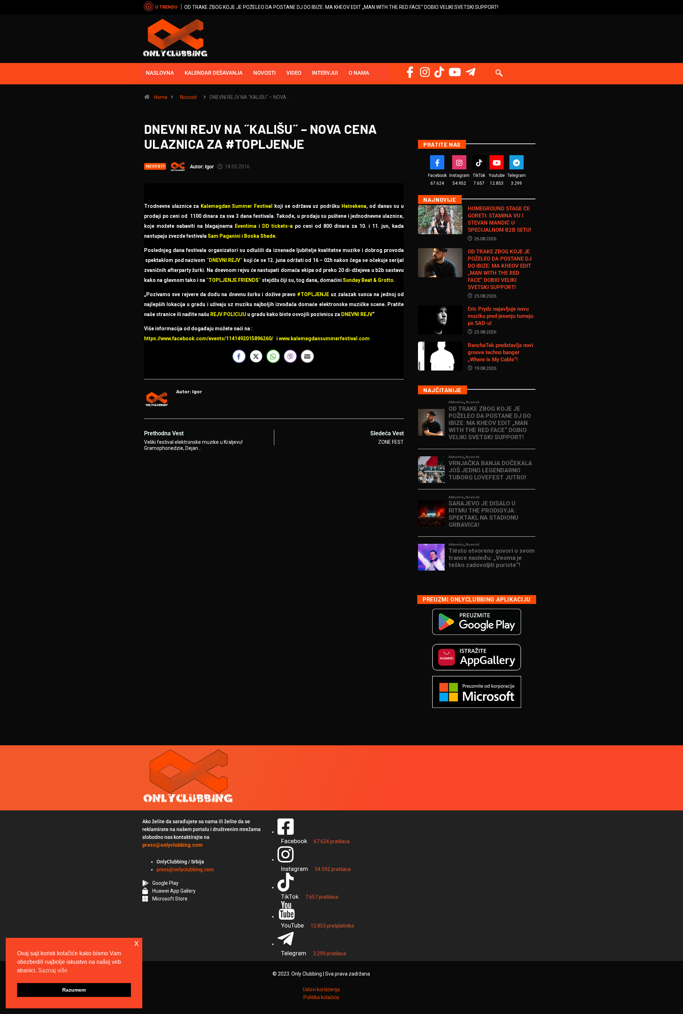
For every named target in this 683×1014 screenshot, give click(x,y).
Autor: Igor (202, 166)
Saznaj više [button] (53, 970)
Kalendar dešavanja (214, 73)
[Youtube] (496, 162)
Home (161, 97)
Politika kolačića (321, 997)
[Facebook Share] (239, 356)
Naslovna (160, 73)
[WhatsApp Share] (273, 356)
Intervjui (325, 73)
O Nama (359, 73)
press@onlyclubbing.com (185, 869)
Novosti (264, 73)
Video (293, 73)
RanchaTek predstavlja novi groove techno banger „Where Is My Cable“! (500, 352)
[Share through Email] (307, 356)
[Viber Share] (290, 356)
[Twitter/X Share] (256, 356)
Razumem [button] (74, 990)
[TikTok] (479, 162)
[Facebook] (409, 72)
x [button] (136, 943)
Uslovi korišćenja (321, 989)
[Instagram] (425, 72)
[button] (499, 74)
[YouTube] (455, 72)
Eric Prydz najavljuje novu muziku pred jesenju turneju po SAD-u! (500, 316)
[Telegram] (470, 72)
